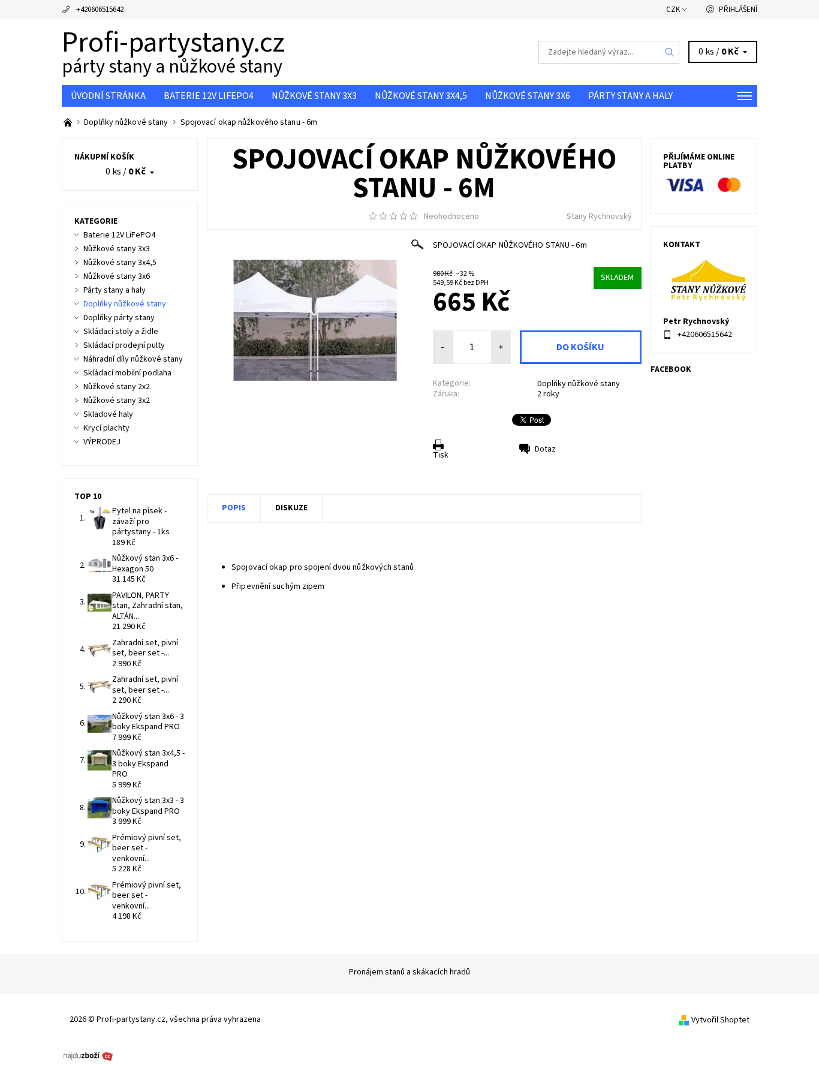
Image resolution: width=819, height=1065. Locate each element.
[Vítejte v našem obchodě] (69, 122)
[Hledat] (669, 52)
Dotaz (545, 449)
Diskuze (291, 508)
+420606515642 (100, 9)
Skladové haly (108, 414)
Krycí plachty (106, 428)
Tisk (440, 455)
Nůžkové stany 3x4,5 (421, 96)
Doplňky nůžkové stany (578, 384)
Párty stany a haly (630, 96)
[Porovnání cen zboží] (88, 1054)
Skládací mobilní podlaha (127, 373)
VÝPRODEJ (102, 442)
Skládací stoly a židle (120, 332)
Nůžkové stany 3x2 (116, 401)
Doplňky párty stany (119, 318)
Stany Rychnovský (599, 216)
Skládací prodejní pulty (124, 345)
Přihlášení (738, 9)
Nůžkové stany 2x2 (116, 387)
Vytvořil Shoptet (720, 1020)
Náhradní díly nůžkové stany (133, 359)
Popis (234, 508)
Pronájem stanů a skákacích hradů (409, 972)
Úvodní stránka (108, 96)
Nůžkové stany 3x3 (314, 96)
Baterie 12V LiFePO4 (209, 96)
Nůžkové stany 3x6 (527, 96)
